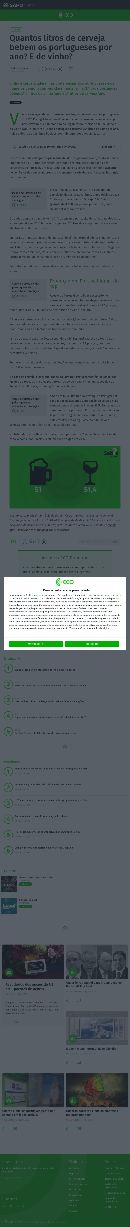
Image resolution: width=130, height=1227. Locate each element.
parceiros (36, 595)
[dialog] (65, 613)
